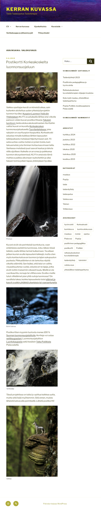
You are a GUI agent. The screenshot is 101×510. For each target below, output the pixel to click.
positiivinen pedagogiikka (74, 243)
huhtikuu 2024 (69, 134)
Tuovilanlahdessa (37, 129)
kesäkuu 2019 (69, 159)
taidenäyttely (68, 189)
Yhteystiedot (43, 33)
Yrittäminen (68, 209)
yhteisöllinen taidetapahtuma (76, 270)
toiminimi (82, 260)
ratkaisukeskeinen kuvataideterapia (72, 254)
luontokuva (69, 229)
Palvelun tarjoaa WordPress (55, 504)
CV (7, 26)
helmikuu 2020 (69, 154)
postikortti (68, 248)
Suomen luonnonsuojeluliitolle (21, 335)
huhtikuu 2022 (69, 144)
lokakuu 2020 (69, 149)
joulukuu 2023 (69, 139)
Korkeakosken (37, 126)
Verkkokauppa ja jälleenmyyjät (19, 33)
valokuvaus (69, 265)
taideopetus (68, 194)
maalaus (66, 174)
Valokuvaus (68, 199)
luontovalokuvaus (84, 229)
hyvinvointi (68, 224)
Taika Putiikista (43, 341)
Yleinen (66, 204)
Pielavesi (68, 238)
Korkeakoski (82, 224)
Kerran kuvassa (31, 9)
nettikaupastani (14, 338)
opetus (87, 234)
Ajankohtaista (40, 26)
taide (65, 184)
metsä (77, 234)
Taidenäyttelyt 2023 (71, 77)
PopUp (66, 179)
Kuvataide (55, 26)
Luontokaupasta (14, 341)
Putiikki (79, 248)
